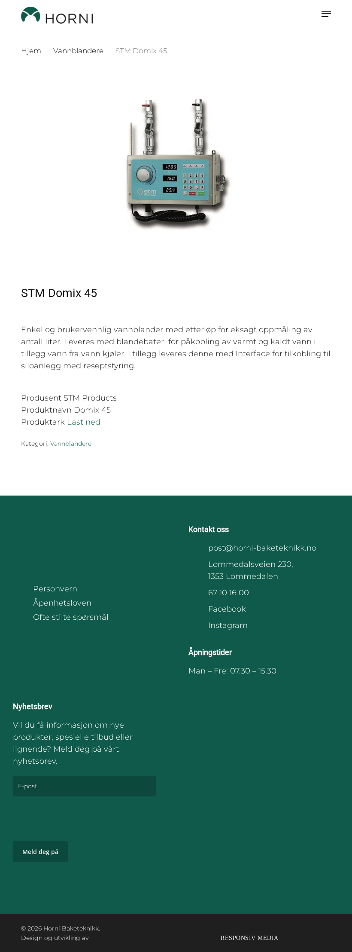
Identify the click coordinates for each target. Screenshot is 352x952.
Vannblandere (78, 50)
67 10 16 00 (228, 592)
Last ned (83, 422)
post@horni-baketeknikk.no (262, 548)
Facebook (227, 609)
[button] (326, 13)
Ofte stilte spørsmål (71, 617)
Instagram (228, 625)
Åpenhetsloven (62, 603)
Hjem (31, 50)
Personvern (55, 589)
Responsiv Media (250, 938)
